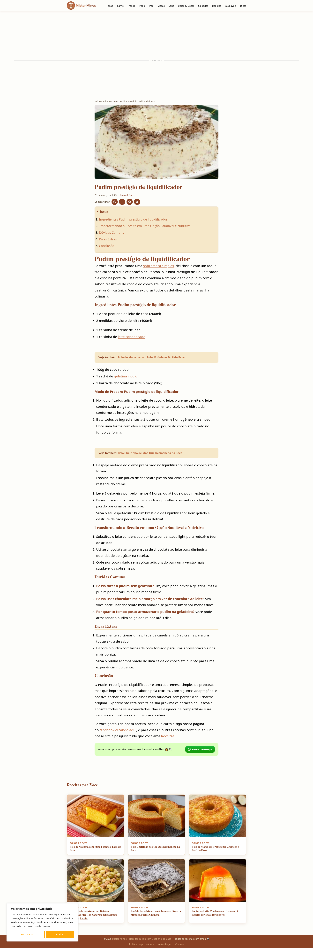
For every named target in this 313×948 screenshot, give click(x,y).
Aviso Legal (164, 944)
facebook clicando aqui (118, 730)
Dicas (243, 5)
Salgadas (203, 5)
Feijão (109, 5)
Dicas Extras (108, 239)
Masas (161, 5)
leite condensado (131, 336)
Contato (179, 944)
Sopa (171, 5)
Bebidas (216, 5)
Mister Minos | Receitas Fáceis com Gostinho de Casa (141, 938)
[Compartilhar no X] (137, 202)
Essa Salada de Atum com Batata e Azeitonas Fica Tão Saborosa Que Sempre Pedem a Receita (93, 914)
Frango (131, 5)
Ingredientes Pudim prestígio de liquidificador (133, 219)
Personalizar (28, 934)
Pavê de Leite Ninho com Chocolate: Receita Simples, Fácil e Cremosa (156, 913)
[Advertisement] (156, 35)
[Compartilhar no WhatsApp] (115, 202)
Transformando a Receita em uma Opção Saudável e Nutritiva (145, 226)
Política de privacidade (141, 944)
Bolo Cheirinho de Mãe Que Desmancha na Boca (150, 453)
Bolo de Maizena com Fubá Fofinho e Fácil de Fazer (152, 357)
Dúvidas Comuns (111, 232)
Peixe (142, 5)
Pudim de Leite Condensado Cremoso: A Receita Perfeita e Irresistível (215, 913)
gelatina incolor (126, 376)
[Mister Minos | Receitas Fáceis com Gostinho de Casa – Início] (82, 5)
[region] (42, 922)
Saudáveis (230, 5)
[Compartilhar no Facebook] (122, 202)
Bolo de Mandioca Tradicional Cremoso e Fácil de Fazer (215, 848)
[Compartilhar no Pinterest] (130, 202)
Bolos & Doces (186, 5)
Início (98, 101)
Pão (151, 5)
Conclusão (106, 246)
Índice (104, 211)
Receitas (167, 736)
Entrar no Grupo (202, 749)
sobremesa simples (158, 265)
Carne (120, 5)
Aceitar (60, 934)
